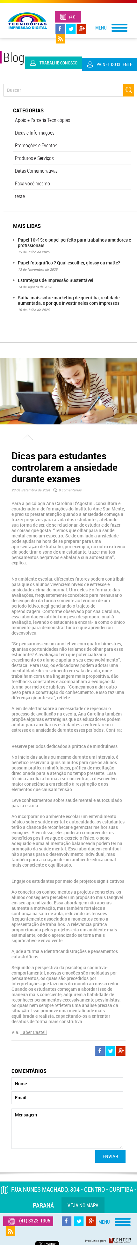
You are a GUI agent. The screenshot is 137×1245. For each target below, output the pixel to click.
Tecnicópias (27, 20)
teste (20, 196)
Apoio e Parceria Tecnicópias (42, 120)
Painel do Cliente (114, 64)
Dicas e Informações (34, 132)
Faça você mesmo (32, 183)
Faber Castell (33, 1032)
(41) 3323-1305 (73, 19)
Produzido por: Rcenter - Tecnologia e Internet (108, 1240)
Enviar (110, 1156)
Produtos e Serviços (34, 158)
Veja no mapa (83, 1205)
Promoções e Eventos (36, 145)
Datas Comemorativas (36, 170)
